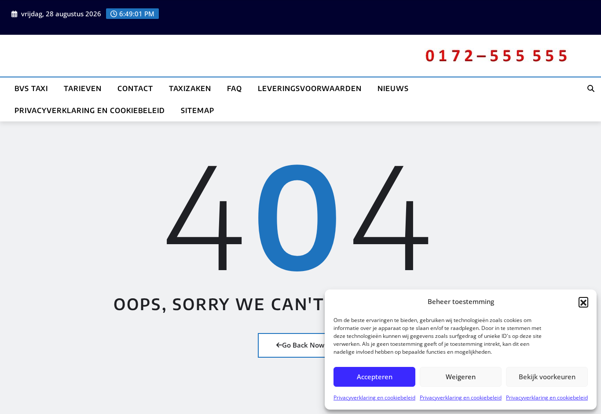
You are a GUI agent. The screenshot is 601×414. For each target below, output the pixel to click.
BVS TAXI (31, 88)
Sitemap (197, 110)
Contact (135, 88)
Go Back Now (303, 345)
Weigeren (461, 376)
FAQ (234, 88)
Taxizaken (190, 88)
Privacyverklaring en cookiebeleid (374, 397)
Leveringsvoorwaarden (310, 88)
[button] (583, 301)
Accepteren (374, 376)
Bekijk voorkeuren (547, 376)
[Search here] (590, 88)
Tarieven (83, 88)
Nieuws (393, 88)
